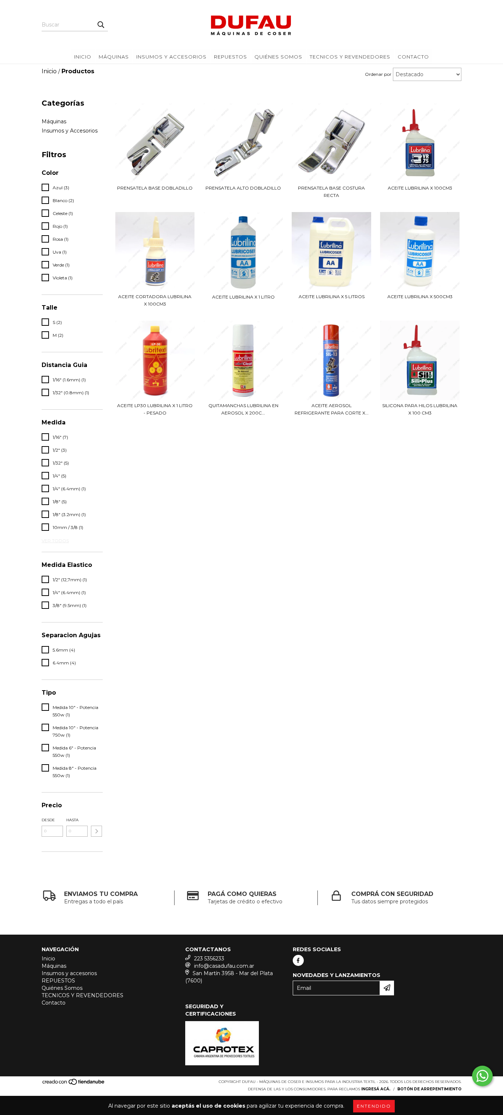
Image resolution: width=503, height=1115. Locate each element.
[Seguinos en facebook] (298, 960)
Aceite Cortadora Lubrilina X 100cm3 (154, 300)
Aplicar (96, 831)
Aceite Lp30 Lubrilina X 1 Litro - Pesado (155, 409)
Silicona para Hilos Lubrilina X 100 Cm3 (419, 409)
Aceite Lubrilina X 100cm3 (420, 188)
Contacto (413, 57)
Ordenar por (378, 74)
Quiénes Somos (278, 57)
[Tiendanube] (74, 1084)
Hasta (72, 820)
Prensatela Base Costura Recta (331, 191)
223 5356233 (209, 958)
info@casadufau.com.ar (224, 966)
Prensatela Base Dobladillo (155, 188)
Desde (48, 820)
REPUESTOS (230, 57)
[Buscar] (100, 24)
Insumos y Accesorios (70, 130)
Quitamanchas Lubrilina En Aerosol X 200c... (243, 409)
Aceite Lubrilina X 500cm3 (420, 296)
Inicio (82, 57)
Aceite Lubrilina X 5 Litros (332, 296)
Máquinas (114, 57)
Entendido (374, 1106)
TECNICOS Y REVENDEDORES (350, 57)
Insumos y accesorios (171, 57)
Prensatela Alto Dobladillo (243, 188)
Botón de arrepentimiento (429, 1089)
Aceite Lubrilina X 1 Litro (243, 297)
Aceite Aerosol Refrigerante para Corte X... (332, 409)
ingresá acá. (375, 1089)
